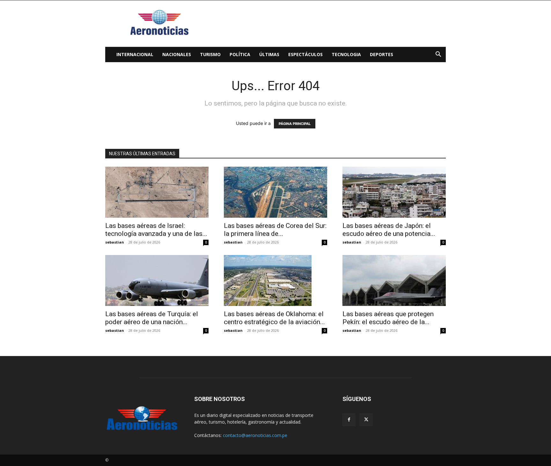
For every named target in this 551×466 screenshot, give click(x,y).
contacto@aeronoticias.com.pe (255, 435)
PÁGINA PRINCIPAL (295, 123)
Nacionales (176, 54)
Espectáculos (305, 54)
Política (240, 54)
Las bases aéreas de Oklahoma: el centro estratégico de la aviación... (274, 318)
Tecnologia (346, 54)
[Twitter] (366, 419)
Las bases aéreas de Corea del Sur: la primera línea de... (275, 229)
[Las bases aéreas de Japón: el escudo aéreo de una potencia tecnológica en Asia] (394, 192)
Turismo (210, 54)
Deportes (381, 54)
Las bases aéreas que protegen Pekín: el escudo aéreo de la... (388, 318)
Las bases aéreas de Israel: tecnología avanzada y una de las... (156, 229)
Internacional (134, 54)
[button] (438, 55)
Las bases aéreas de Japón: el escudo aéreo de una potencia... (388, 229)
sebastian (114, 242)
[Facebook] (348, 419)
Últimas (269, 54)
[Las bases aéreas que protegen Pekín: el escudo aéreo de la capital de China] (394, 280)
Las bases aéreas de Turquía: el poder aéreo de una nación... (151, 318)
